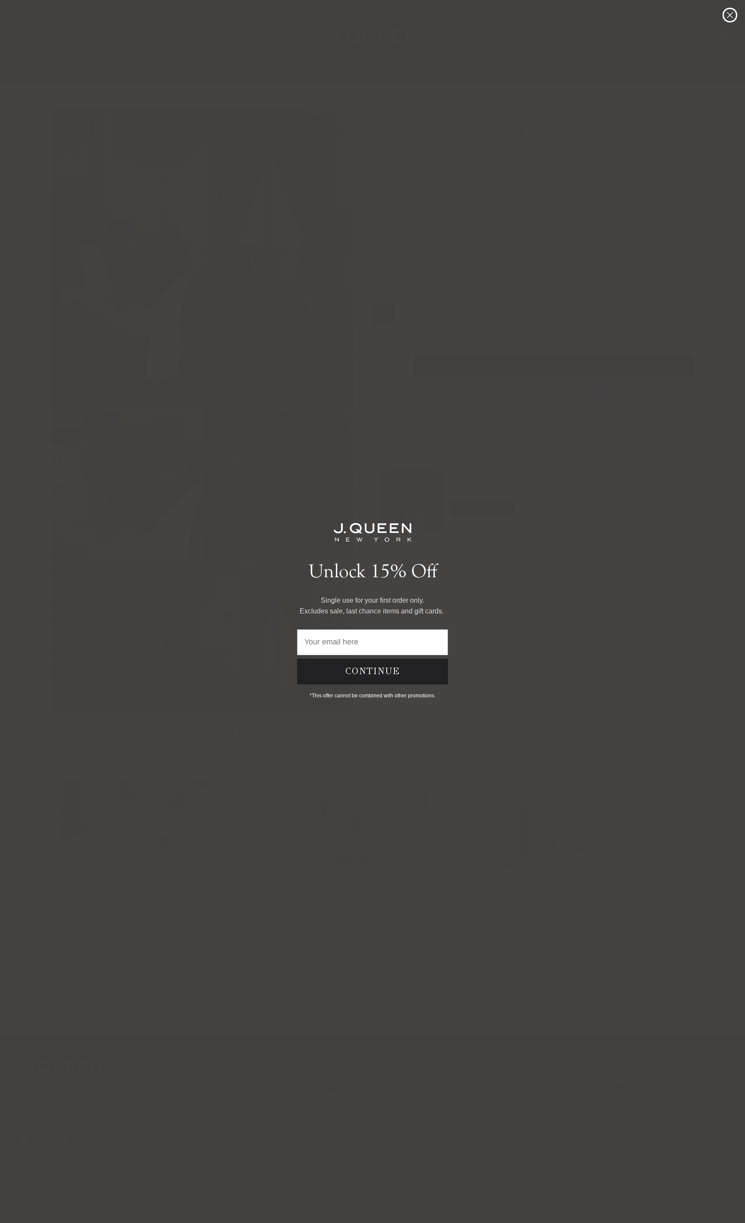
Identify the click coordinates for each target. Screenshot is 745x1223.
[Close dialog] (729, 15)
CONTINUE (372, 671)
